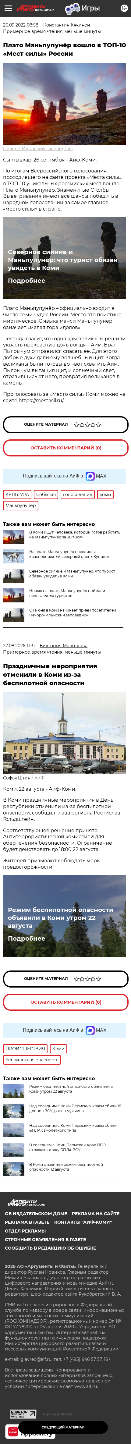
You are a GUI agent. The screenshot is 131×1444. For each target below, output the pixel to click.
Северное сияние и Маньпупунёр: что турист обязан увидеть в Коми (63, 259)
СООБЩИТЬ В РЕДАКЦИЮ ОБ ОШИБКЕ (50, 1248)
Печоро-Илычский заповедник (38, 148)
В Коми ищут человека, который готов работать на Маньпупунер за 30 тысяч (74, 534)
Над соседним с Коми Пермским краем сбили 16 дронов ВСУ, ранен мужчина (75, 1108)
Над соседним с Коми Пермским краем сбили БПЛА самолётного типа (73, 1128)
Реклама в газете (27, 1222)
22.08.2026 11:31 (19, 645)
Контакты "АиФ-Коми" (83, 1222)
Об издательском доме (36, 1213)
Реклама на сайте (95, 1213)
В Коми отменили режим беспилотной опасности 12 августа (66, 1167)
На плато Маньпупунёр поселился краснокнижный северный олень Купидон (69, 554)
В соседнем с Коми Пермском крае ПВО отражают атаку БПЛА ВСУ (67, 1147)
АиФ (39, 778)
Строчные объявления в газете (45, 1239)
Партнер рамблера (57, 1414)
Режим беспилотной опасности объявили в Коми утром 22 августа (60, 917)
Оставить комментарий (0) (65, 448)
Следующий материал (63, 1427)
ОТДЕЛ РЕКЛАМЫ (25, 1231)
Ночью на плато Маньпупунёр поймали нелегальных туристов (67, 593)
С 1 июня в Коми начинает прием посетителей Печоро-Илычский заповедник (72, 612)
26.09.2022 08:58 (20, 25)
